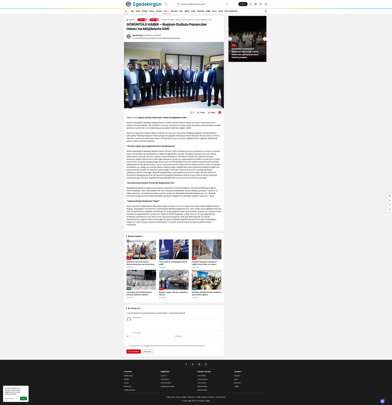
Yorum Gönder (133, 352)
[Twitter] (192, 364)
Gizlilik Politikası (9, 398)
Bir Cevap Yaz (134, 308)
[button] (256, 4)
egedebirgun (137, 35)
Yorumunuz (137, 317)
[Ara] (251, 4)
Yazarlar (243, 4)
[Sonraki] (264, 39)
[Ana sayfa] (126, 11)
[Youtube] (205, 364)
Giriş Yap (147, 352)
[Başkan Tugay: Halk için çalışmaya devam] (174, 284)
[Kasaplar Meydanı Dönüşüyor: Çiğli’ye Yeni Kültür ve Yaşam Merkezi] (206, 253)
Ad (128, 336)
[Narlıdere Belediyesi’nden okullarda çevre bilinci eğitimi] (206, 284)
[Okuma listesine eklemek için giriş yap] (219, 112)
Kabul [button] (23, 398)
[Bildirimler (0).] (390, 209)
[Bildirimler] (266, 4)
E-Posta (178, 336)
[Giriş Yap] (261, 4)
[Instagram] (199, 364)
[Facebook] (186, 364)
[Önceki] (230, 39)
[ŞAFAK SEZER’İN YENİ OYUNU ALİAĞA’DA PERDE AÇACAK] (247, 39)
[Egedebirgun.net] (143, 4)
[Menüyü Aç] (166, 4)
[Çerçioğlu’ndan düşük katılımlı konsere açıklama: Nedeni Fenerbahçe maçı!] (141, 284)
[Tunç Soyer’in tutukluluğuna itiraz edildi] (174, 253)
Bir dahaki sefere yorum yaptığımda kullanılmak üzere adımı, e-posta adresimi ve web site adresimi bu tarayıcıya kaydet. (167, 346)
